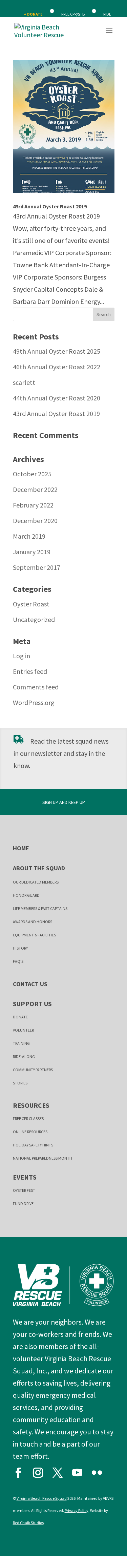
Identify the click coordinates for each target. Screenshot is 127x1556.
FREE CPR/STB (73, 14)
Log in (21, 655)
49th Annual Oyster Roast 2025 (56, 351)
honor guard (26, 895)
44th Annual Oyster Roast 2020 (56, 398)
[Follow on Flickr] (99, 1470)
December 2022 (35, 489)
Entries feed (30, 671)
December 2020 (35, 520)
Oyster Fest (24, 1190)
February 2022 (33, 505)
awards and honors (32, 921)
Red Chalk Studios (28, 1522)
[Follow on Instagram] (41, 1470)
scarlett (24, 382)
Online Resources (30, 1131)
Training (21, 1043)
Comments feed (36, 687)
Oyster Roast (31, 604)
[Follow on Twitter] (60, 1470)
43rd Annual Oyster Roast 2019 (50, 206)
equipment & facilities (34, 934)
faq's (18, 961)
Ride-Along (24, 1056)
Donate (20, 1016)
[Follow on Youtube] (80, 1470)
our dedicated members (36, 882)
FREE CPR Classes (28, 1118)
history (20, 948)
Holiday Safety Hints (33, 1144)
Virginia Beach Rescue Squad (42, 1498)
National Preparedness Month (42, 1158)
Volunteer (23, 1030)
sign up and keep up (63, 802)
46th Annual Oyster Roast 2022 (56, 366)
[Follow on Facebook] (21, 1470)
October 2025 (32, 474)
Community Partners (33, 1069)
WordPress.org (34, 702)
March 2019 (29, 536)
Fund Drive (23, 1203)
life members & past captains (40, 908)
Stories (20, 1082)
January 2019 (31, 551)
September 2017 (36, 567)
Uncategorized (34, 619)
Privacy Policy (76, 1510)
